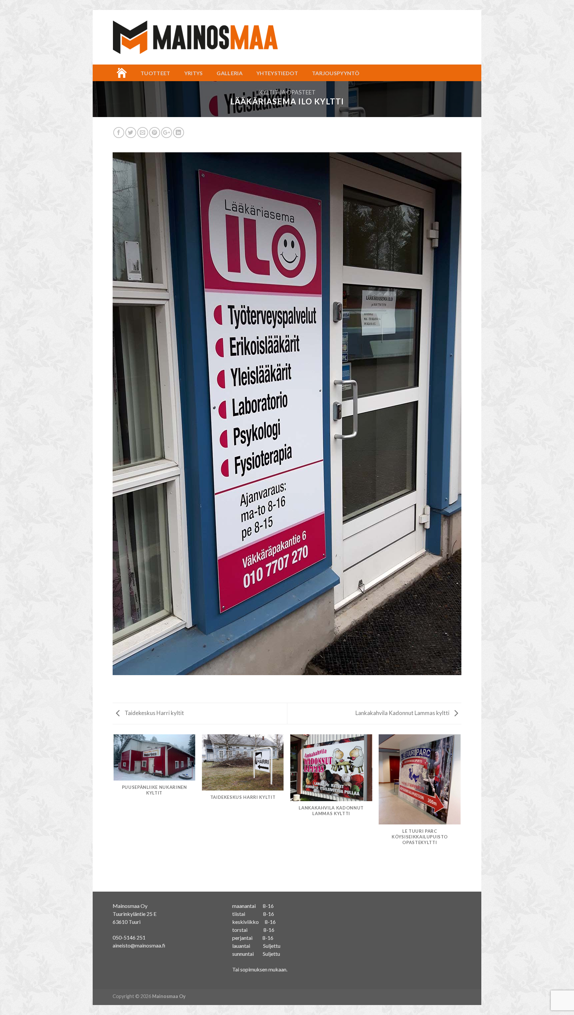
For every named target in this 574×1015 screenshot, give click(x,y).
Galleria (229, 73)
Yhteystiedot (277, 73)
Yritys (193, 73)
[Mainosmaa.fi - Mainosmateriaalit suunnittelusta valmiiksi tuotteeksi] (195, 37)
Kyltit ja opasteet (287, 92)
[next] (460, 812)
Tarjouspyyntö (335, 73)
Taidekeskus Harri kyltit (154, 712)
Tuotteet (155, 73)
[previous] (114, 812)
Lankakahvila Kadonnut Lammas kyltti (402, 712)
